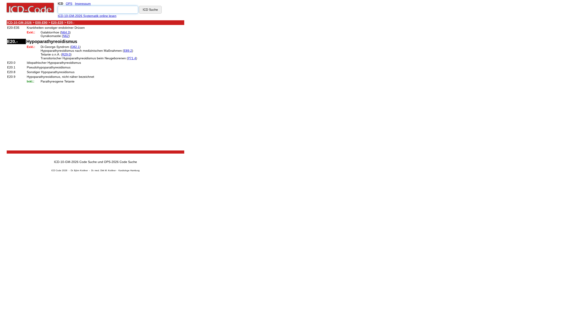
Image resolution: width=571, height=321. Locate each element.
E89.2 (128, 50)
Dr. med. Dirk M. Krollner (103, 170)
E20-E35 (57, 22)
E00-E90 (41, 22)
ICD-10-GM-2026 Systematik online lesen (87, 16)
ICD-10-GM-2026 (19, 22)
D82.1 (75, 47)
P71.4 (132, 58)
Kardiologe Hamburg (129, 170)
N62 (66, 36)
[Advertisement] (224, 87)
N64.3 (65, 32)
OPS (69, 3)
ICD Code (56, 170)
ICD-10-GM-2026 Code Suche (75, 162)
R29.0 (66, 54)
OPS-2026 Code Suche (120, 162)
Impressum (83, 3)
